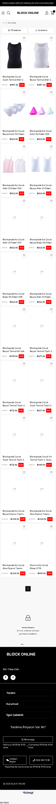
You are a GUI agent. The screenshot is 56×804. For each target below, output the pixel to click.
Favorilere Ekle (24, 38)
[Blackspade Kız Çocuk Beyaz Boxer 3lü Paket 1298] (41, 218)
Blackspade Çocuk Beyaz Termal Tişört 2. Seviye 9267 (41, 350)
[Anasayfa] (3, 23)
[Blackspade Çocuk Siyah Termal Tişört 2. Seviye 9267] (41, 381)
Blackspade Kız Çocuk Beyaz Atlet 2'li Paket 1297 (41, 187)
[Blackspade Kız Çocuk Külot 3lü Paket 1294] (41, 109)
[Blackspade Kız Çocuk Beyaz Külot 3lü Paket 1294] (14, 109)
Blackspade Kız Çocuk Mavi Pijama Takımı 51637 (41, 513)
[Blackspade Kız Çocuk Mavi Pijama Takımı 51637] (41, 489)
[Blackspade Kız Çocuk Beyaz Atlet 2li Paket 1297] (41, 164)
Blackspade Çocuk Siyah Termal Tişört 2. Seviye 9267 (41, 404)
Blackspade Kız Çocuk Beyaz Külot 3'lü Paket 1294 (13, 133)
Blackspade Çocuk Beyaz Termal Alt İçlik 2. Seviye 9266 (13, 350)
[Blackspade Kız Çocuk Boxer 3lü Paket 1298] (14, 272)
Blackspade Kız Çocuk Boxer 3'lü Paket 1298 (13, 295)
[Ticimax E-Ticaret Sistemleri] (28, 793)
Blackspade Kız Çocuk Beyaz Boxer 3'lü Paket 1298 (41, 241)
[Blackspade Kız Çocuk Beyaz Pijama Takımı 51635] (14, 489)
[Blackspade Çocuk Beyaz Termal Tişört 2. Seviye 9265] (14, 381)
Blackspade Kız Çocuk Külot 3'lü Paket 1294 (41, 132)
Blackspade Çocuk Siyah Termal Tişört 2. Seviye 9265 (13, 458)
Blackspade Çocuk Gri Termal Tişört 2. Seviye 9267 (41, 458)
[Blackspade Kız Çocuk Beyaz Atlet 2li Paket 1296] (41, 272)
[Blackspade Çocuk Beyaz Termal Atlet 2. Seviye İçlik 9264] (41, 55)
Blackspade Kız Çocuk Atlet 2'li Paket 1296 (13, 187)
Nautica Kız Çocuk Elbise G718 (39, 567)
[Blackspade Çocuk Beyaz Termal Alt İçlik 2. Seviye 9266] (14, 327)
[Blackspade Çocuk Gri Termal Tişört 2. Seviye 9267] (41, 435)
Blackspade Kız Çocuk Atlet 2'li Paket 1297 (13, 241)
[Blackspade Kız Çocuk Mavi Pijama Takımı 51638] (14, 544)
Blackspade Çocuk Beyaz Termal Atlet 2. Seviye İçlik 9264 (40, 78)
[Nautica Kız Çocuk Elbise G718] (41, 544)
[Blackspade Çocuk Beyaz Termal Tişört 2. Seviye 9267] (41, 327)
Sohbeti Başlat (13, 760)
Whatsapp (29, 739)
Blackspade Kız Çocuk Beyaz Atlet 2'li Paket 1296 (41, 295)
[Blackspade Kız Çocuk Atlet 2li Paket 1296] (14, 164)
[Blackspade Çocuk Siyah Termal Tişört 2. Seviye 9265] (14, 435)
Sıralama (42, 30)
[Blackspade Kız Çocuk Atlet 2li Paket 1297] (14, 218)
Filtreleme (16, 30)
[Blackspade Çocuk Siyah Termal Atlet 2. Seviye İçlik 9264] (14, 55)
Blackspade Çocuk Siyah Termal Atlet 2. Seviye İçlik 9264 (13, 78)
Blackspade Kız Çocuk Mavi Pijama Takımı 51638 (13, 567)
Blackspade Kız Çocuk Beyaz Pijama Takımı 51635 (13, 513)
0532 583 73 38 (43, 760)
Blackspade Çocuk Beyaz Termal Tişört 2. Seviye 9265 (14, 404)
